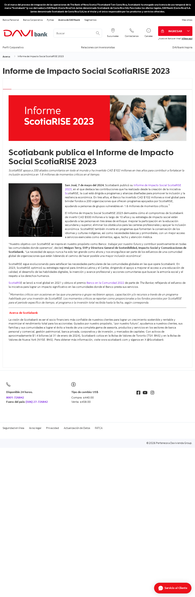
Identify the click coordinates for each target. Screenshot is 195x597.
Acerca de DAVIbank (69, 19)
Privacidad (52, 428)
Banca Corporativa (33, 19)
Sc (66, 193)
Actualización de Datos (77, 428)
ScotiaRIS (14, 282)
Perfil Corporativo (13, 47)
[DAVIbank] (25, 33)
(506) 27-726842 (37, 401)
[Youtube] (145, 392)
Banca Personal (11, 19)
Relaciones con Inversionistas (98, 47)
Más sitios (187, 19)
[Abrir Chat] (172, 588)
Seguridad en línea (13, 428)
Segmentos (90, 19)
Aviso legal (35, 428)
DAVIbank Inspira (182, 47)
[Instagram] (152, 392)
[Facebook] (138, 392)
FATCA (98, 428)
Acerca (6, 56)
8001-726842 (15, 397)
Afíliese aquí (187, 38)
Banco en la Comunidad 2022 (105, 282)
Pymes (50, 19)
